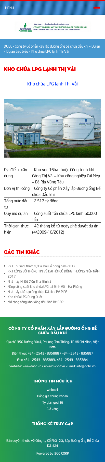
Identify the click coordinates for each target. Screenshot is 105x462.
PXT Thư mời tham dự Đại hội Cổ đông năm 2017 (41, 265)
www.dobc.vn (32, 366)
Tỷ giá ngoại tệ (52, 402)
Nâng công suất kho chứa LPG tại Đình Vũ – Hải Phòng (45, 286)
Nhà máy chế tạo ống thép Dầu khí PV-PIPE (37, 291)
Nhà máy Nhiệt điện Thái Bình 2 (29, 281)
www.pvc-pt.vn (54, 366)
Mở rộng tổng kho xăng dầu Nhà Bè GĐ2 (36, 301)
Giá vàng (53, 408)
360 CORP (61, 453)
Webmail (53, 389)
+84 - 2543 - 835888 (43, 353)
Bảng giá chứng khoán (52, 395)
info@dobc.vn (86, 366)
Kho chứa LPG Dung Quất (25, 296)
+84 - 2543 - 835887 (77, 353)
